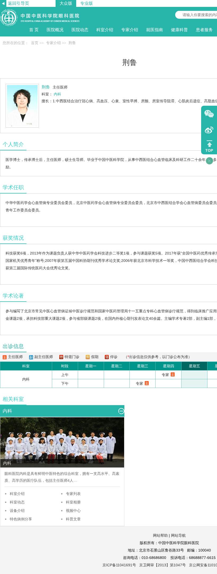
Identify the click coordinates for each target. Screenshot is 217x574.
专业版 (86, 3)
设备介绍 (17, 510)
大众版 (66, 3)
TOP (209, 150)
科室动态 (17, 502)
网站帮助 (160, 535)
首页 (34, 43)
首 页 (34, 29)
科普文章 (73, 519)
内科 (23, 473)
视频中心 (73, 510)
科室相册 (73, 502)
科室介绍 (17, 494)
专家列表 (73, 494)
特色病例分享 (21, 519)
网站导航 (178, 535)
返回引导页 (18, 3)
